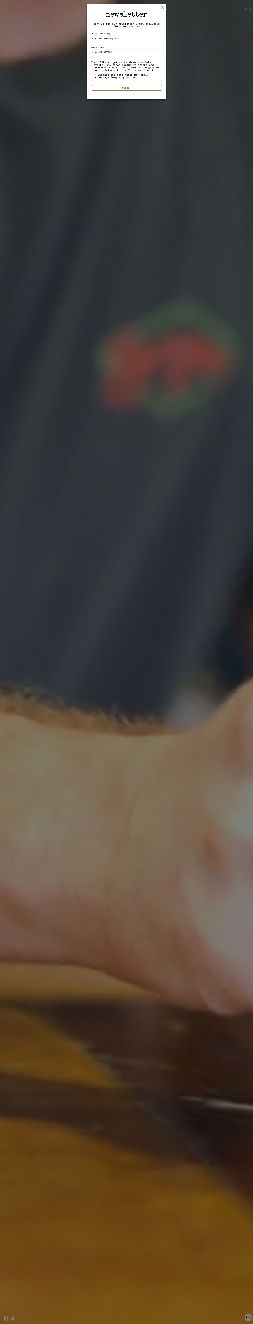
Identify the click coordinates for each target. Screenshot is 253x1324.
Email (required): (101, 34)
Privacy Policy (116, 70)
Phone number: (98, 47)
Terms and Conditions (144, 70)
